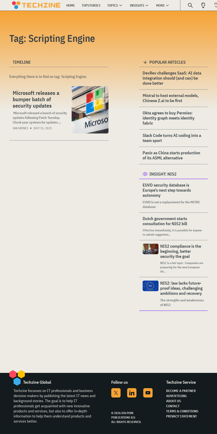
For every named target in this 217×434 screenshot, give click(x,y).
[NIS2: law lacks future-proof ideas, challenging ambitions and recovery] (151, 294)
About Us (173, 401)
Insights (137, 5)
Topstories (91, 5)
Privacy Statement (181, 416)
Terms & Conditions (182, 411)
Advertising (176, 396)
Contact (172, 406)
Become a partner (181, 391)
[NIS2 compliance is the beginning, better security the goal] (151, 259)
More (160, 5)
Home (70, 5)
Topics (112, 5)
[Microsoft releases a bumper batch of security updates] (90, 109)
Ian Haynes (20, 128)
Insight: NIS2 (163, 174)
